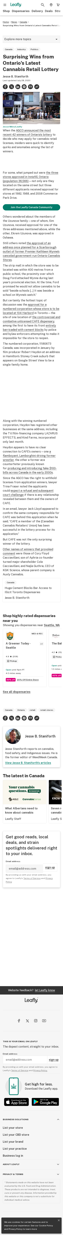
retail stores (46, 710)
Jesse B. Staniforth (15, 76)
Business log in (13, 1155)
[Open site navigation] (5, 5)
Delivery (37, 11)
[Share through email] (30, 86)
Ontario (21, 710)
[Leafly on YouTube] (44, 1021)
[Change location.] (51, 5)
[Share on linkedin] (17, 86)
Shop (6, 11)
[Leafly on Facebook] (19, 1020)
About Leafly (11, 1164)
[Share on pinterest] (24, 86)
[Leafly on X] (27, 1021)
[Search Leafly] (43, 5)
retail (32, 710)
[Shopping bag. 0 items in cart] (58, 5)
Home (6, 22)
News (14, 22)
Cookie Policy (46, 1225)
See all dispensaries (16, 691)
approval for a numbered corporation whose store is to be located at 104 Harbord (31, 309)
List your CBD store (16, 1134)
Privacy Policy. (40, 1070)
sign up (50, 867)
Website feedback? (31, 990)
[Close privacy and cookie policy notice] (58, 1220)
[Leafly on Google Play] (45, 1102)
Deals (49, 11)
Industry (21, 49)
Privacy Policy (15, 1229)
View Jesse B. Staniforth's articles (28, 763)
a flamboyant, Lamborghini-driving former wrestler (29, 456)
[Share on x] (11, 86)
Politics (34, 49)
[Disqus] (31, 936)
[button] (36, 86)
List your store (13, 1127)
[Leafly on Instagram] (35, 1021)
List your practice (15, 1148)
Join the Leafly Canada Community (31, 207)
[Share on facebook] (5, 86)
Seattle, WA (52, 625)
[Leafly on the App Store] (16, 1102)
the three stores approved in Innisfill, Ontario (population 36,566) (30, 177)
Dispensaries (21, 11)
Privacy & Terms (13, 1174)
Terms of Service (32, 878)
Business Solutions (16, 1119)
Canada (23, 22)
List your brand (13, 1141)
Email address (13, 861)
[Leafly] (16, 5)
